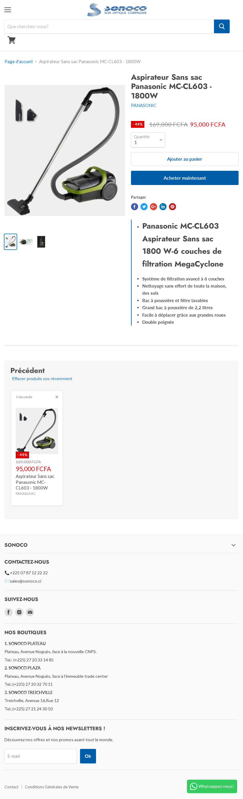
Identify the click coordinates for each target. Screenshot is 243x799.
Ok (88, 756)
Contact (11, 786)
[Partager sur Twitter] (144, 206)
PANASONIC (143, 105)
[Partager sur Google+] (153, 206)
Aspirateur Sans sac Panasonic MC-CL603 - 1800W (35, 481)
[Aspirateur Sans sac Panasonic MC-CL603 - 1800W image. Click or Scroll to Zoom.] (64, 150)
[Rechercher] (222, 26)
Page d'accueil (18, 61)
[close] (57, 397)
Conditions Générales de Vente (52, 786)
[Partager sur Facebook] (134, 206)
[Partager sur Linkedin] (163, 206)
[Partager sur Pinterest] (172, 206)
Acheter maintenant (185, 178)
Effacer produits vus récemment (42, 378)
